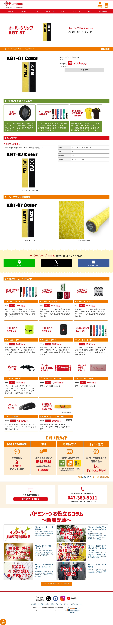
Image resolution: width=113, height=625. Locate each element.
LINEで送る (19, 265)
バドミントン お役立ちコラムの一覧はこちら (56, 584)
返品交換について (76, 604)
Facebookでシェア (94, 265)
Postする (56, 265)
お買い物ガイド (87, 477)
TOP (8, 49)
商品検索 (106, 49)
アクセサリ (14, 49)
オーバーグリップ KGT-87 (27, 49)
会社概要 (33, 604)
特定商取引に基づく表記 (45, 604)
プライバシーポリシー (62, 604)
